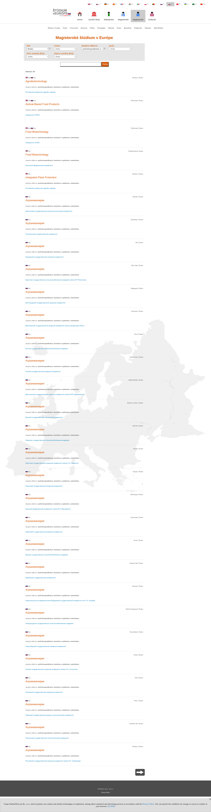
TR (179, 4)
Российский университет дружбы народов (40, 92)
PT (155, 4)
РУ (163, 4)
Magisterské (123, 20)
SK (171, 4)
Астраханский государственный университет (41, 234)
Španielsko (127, 28)
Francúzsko (74, 28)
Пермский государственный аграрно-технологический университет (49, 715)
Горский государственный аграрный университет (43, 371)
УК (187, 4)
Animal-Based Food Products (42, 104)
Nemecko (84, 28)
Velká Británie (158, 28)
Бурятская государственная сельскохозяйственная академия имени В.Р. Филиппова (55, 280)
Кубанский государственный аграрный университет (44, 532)
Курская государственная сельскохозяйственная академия (46, 555)
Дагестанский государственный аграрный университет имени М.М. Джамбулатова (55, 394)
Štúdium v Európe (54, 28)
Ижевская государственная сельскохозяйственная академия (47, 440)
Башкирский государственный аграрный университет (44, 257)
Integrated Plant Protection (40, 177)
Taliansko (148, 28)
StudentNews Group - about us (105, 789)
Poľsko (92, 28)
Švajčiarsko (138, 28)
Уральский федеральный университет (39, 165)
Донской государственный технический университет (44, 417)
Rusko (119, 28)
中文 (204, 4)
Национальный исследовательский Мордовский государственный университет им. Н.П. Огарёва (60, 600)
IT (139, 4)
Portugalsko (101, 28)
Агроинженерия (34, 200)
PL (147, 4)
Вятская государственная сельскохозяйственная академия (46, 348)
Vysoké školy (94, 20)
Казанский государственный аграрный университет (43, 486)
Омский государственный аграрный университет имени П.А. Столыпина (51, 669)
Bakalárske (109, 20)
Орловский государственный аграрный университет (44, 692)
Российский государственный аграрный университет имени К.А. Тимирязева (53, 761)
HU (132, 4)
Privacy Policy (148, 804)
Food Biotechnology (36, 131)
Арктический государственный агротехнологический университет (48, 211)
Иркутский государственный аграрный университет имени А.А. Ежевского (51, 463)
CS (99, 4)
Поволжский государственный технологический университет (47, 738)
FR (124, 4)
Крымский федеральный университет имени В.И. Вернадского (48, 509)
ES (116, 4)
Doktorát (152, 20)
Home (79, 20)
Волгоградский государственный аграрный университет (45, 303)
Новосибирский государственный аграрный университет (45, 646)
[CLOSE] (111, 806)
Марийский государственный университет (40, 578)
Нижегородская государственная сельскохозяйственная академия (49, 623)
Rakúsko (111, 28)
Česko (65, 28)
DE (108, 4)
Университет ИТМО (32, 115)
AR (195, 4)
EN (91, 4)
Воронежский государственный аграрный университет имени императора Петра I (55, 326)
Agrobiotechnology (36, 81)
